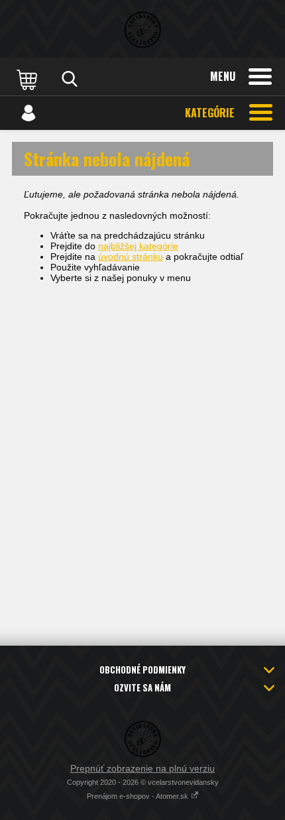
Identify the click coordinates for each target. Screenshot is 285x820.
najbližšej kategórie (138, 246)
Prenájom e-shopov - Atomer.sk (138, 796)
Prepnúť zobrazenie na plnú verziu (142, 768)
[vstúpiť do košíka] (28, 78)
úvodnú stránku (130, 256)
